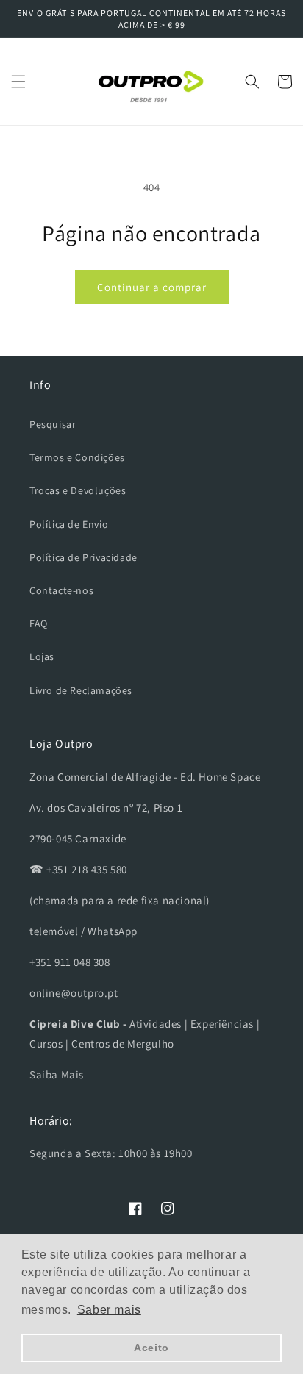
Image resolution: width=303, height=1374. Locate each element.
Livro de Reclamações (80, 690)
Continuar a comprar (152, 287)
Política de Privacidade (83, 557)
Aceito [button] (151, 1347)
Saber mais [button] (109, 1309)
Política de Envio (68, 524)
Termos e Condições (77, 457)
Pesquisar (52, 424)
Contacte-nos (61, 590)
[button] (18, 81)
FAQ (38, 623)
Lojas (41, 656)
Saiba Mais (56, 1074)
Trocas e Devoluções (77, 490)
